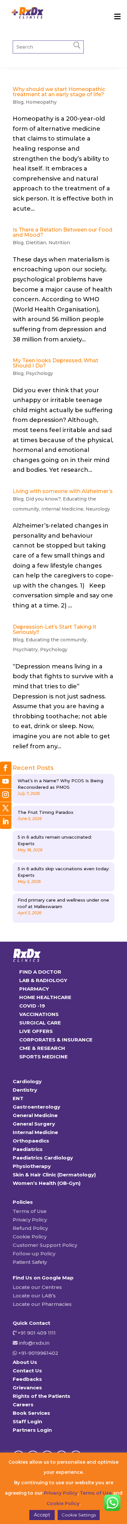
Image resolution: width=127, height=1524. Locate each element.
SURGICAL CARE (40, 1023)
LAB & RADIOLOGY (43, 980)
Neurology (98, 509)
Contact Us (27, 1370)
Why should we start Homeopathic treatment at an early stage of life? (59, 91)
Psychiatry (25, 649)
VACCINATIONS (39, 1014)
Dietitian (36, 243)
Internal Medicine (62, 509)
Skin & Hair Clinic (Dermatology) (54, 1175)
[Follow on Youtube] (5, 782)
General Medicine (35, 1115)
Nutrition (59, 243)
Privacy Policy (30, 1220)
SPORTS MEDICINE (43, 1056)
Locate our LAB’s (34, 1295)
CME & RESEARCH (42, 1048)
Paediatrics (28, 1149)
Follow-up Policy (34, 1253)
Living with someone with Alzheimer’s (63, 491)
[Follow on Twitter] (5, 808)
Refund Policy (30, 1228)
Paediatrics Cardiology (43, 1158)
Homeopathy (41, 102)
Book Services (31, 1413)
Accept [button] (42, 1515)
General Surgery (34, 1124)
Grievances (27, 1387)
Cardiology (27, 1081)
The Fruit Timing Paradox (45, 812)
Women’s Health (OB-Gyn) (46, 1183)
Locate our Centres (37, 1287)
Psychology (39, 373)
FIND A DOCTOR (40, 972)
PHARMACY (34, 989)
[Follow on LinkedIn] (5, 822)
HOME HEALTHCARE (45, 997)
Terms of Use (30, 1211)
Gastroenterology (36, 1107)
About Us (25, 1362)
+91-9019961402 (37, 1353)
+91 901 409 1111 (36, 1333)
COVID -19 (32, 1006)
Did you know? (43, 499)
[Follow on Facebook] (5, 768)
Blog (18, 102)
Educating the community (56, 640)
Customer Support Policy (45, 1245)
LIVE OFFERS (36, 1031)
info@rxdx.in (34, 1343)
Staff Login (27, 1421)
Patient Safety (30, 1262)
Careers (23, 1404)
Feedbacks (27, 1379)
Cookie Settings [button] (79, 1514)
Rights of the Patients (41, 1396)
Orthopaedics (31, 1141)
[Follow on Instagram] (5, 795)
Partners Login (32, 1430)
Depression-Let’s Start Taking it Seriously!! (54, 629)
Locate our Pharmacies (42, 1304)
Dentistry (25, 1090)
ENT (18, 1098)
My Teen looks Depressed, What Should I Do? (55, 363)
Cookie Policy (30, 1236)
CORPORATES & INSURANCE (55, 1040)
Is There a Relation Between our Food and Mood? (62, 232)
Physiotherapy (32, 1166)
